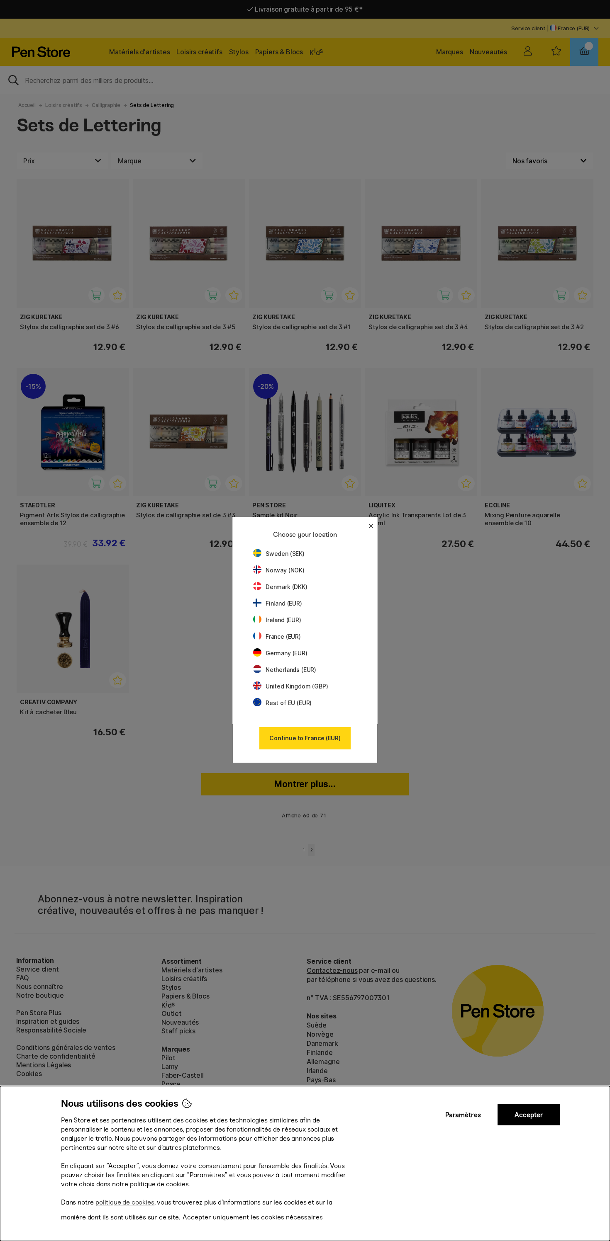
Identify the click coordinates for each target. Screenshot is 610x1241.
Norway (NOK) (285, 570)
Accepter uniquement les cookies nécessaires (253, 1217)
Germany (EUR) (286, 653)
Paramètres (463, 1115)
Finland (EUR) (284, 603)
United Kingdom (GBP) (297, 686)
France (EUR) (283, 636)
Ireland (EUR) (283, 619)
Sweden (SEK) (285, 553)
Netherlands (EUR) (291, 669)
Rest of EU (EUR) (289, 702)
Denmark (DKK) (286, 586)
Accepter (529, 1115)
